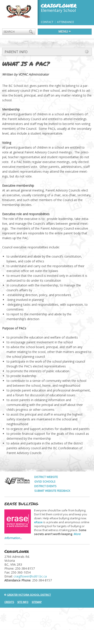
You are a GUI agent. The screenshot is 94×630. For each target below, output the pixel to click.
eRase (38, 522)
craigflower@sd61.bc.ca (30, 576)
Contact (47, 22)
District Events (45, 486)
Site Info (22, 602)
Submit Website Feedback (52, 491)
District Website (46, 477)
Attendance (65, 22)
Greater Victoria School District (29, 594)
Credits (9, 602)
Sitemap (37, 602)
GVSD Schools (45, 481)
